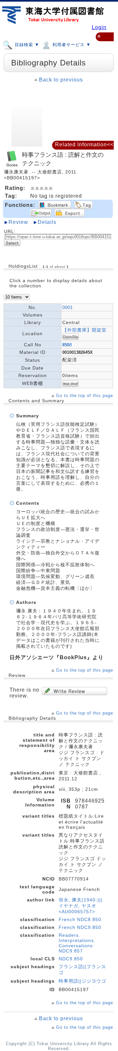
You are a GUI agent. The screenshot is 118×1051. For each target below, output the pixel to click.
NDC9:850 (71, 958)
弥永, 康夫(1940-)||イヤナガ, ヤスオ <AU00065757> (81, 905)
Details (47, 222)
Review (18, 222)
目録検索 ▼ (26, 44)
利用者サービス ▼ (71, 44)
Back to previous (61, 79)
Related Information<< (84, 144)
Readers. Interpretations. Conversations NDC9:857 (77, 943)
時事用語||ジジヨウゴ (82, 981)
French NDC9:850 (80, 927)
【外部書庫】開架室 (84, 330)
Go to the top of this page (84, 395)
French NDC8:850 (80, 919)
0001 (67, 307)
